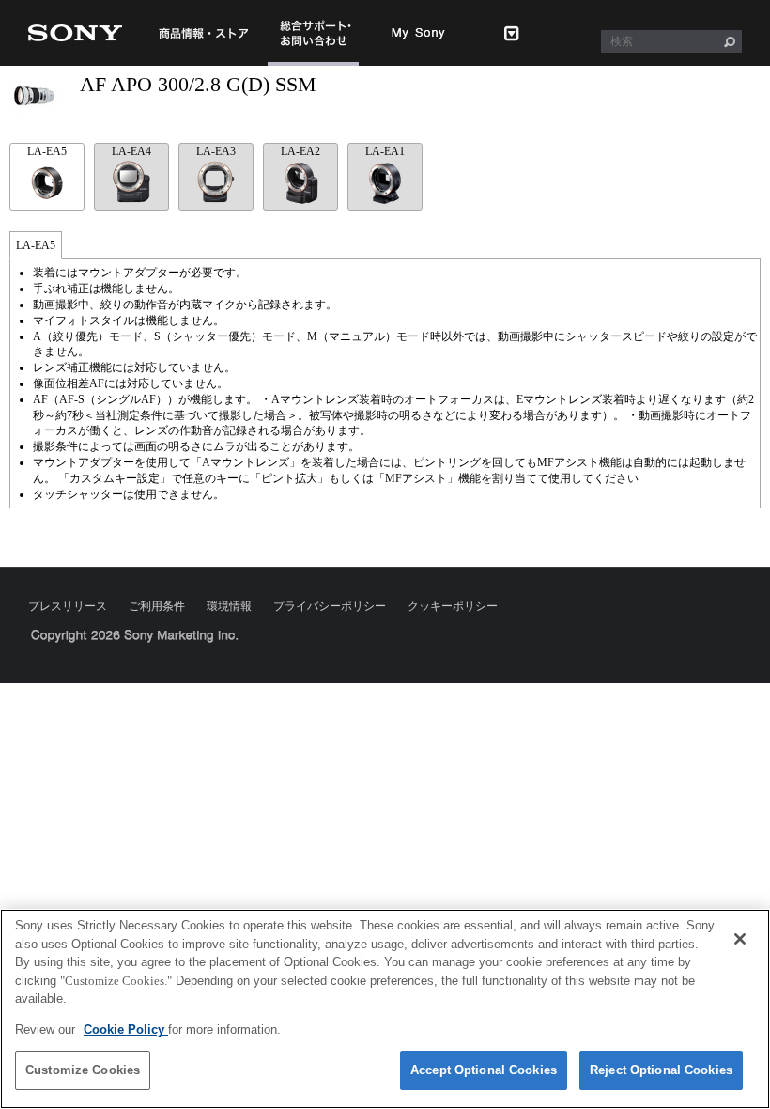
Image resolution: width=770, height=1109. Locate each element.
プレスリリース (67, 606)
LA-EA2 (300, 151)
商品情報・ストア (203, 33)
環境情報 (229, 606)
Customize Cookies (82, 1070)
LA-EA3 (216, 151)
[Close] (740, 939)
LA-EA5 (47, 151)
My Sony (419, 33)
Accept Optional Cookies (483, 1070)
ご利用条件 (157, 606)
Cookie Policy (126, 1030)
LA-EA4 (131, 151)
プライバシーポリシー (329, 606)
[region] (385, 1009)
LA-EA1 (385, 151)
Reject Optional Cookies (661, 1070)
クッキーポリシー (453, 606)
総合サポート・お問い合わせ (314, 65)
